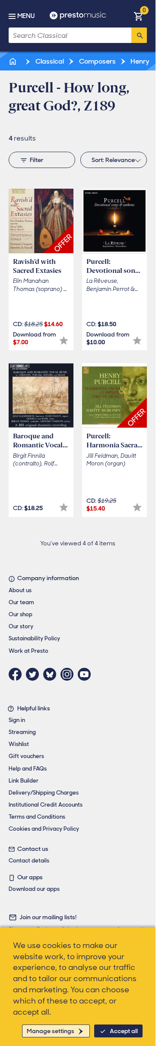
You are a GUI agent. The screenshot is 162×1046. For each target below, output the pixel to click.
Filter (36, 160)
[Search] (139, 35)
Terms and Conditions (37, 816)
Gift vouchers (26, 756)
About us (20, 590)
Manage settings (50, 1031)
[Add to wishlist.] (63, 340)
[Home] (13, 61)
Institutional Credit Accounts (46, 804)
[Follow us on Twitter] (34, 674)
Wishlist (19, 744)
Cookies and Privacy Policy (44, 828)
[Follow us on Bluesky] (51, 674)
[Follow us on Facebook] (17, 674)
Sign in (17, 720)
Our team (21, 602)
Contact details (29, 860)
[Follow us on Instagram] (69, 674)
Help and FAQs (28, 768)
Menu (26, 16)
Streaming (22, 732)
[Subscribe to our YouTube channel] (86, 674)
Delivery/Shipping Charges (44, 792)
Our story (21, 626)
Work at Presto (28, 651)
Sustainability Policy (34, 638)
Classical (49, 61)
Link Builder (23, 780)
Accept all (124, 1031)
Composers (97, 61)
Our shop (20, 614)
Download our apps (34, 889)
